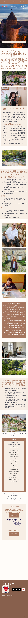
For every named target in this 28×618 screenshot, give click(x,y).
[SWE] (2, 8)
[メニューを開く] (14, 42)
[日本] (6, 6)
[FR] (4, 6)
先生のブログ (14, 515)
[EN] (2, 6)
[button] (5, 462)
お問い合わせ (14, 533)
